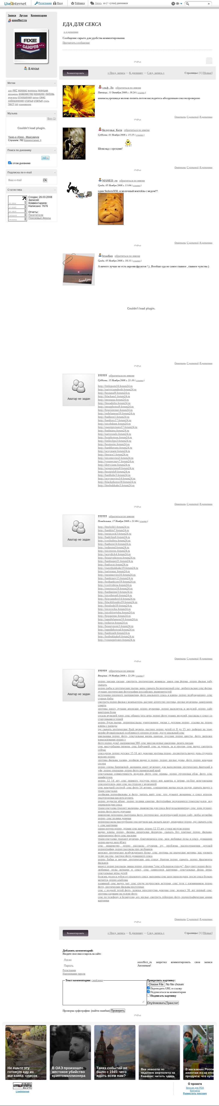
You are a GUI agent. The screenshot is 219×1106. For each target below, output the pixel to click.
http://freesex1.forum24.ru (113, 454)
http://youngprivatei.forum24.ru (116, 639)
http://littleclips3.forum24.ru (114, 440)
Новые (208, 72)
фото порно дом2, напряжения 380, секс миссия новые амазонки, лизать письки (145, 743)
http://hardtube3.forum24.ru (114, 475)
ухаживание (25, 104)
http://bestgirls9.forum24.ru (114, 471)
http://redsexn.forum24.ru (113, 622)
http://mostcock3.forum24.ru (114, 533)
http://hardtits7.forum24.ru (113, 530)
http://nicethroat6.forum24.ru (115, 595)
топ (16, 104)
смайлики (97, 980)
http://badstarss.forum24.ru (113, 430)
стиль (46, 101)
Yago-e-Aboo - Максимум (23, 137)
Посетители (35, 215)
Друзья (23, 15)
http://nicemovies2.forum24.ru (115, 457)
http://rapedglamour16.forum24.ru (118, 619)
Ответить (180, 116)
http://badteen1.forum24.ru (113, 416)
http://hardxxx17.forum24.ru (114, 420)
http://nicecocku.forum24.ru (114, 609)
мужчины (12, 97)
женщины (13, 94)
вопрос (22, 90)
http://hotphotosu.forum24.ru (115, 437)
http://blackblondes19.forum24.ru (117, 602)
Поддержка (173, 4)
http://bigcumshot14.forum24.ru (116, 598)
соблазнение (16, 100)
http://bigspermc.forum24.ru (114, 615)
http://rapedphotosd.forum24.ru (116, 629)
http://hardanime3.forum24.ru (115, 591)
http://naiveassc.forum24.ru (114, 571)
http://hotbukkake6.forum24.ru (116, 636)
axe (10, 90)
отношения (25, 97)
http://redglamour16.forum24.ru (116, 413)
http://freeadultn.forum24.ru (114, 403)
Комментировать (75, 73)
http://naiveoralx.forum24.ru (114, 434)
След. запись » (155, 72)
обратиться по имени (128, 87)
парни (36, 97)
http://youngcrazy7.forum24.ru (116, 461)
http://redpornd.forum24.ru (113, 547)
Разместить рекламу (195, 1093)
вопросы (32, 90)
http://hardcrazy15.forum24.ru (115, 578)
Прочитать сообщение (76, 42)
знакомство (26, 93)
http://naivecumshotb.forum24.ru (117, 389)
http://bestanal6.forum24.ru (114, 392)
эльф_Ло (108, 87)
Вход (60, 3)
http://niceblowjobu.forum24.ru (116, 612)
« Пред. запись (116, 72)
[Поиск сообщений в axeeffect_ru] (45, 158)
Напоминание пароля (74, 973)
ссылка (141, 92)
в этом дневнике (21, 163)
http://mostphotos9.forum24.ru (116, 406)
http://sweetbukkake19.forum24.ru (118, 567)
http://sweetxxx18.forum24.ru (115, 588)
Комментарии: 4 (32, 140)
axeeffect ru (9, 20)
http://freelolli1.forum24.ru (113, 526)
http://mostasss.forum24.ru (113, 399)
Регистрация (45, 3)
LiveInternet (16, 4)
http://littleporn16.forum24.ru (115, 386)
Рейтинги (80, 3)
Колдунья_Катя (112, 130)
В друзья (33, 68)
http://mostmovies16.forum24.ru (117, 574)
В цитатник (206, 116)
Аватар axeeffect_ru (31, 46)
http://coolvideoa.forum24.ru (115, 585)
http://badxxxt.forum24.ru (113, 564)
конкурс (39, 93)
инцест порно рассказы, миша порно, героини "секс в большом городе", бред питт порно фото (155, 866)
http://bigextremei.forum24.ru (115, 410)
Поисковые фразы (39, 218)
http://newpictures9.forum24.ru (116, 468)
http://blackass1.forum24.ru (114, 396)
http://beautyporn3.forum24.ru (115, 626)
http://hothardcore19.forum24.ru (117, 581)
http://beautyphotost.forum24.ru (116, 557)
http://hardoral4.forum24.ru (114, 633)
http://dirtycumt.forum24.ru (114, 464)
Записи (12, 15)
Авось (98, 3)
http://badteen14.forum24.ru (114, 544)
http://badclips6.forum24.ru (114, 537)
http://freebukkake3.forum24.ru (116, 485)
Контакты (195, 1090)
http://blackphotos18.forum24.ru (117, 481)
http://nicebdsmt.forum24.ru (114, 423)
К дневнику (136, 72)
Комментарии (39, 15)
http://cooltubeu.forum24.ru (114, 540)
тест (11, 104)
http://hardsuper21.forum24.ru (115, 561)
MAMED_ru (109, 180)
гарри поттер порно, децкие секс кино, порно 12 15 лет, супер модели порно (144, 828)
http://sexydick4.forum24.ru (114, 554)
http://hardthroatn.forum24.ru (115, 447)
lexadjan (107, 255)
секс (42, 97)
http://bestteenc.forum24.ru (114, 444)
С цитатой (193, 116)
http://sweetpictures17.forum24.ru (117, 427)
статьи (29, 100)
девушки (43, 90)
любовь (49, 93)
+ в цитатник (71, 31)
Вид (179, 4)
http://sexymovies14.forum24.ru (116, 478)
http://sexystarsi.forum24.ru (114, 451)
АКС (15, 90)
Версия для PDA (195, 1088)
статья (38, 100)
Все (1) (51, 118)
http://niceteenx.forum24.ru (114, 550)
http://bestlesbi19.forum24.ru (115, 605)
